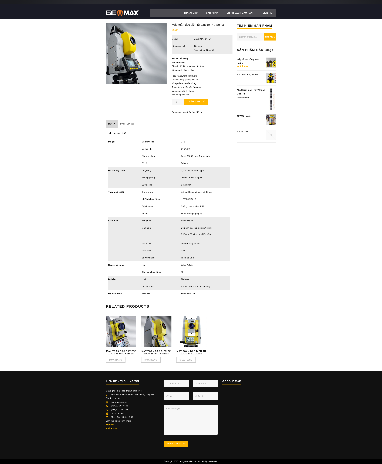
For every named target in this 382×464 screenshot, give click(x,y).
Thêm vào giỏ (196, 101)
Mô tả (111, 124)
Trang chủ (191, 13)
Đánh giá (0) (127, 124)
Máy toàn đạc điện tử (193, 112)
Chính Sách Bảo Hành (240, 13)
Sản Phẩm (212, 13)
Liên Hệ (267, 13)
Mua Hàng (115, 360)
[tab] (111, 124)
